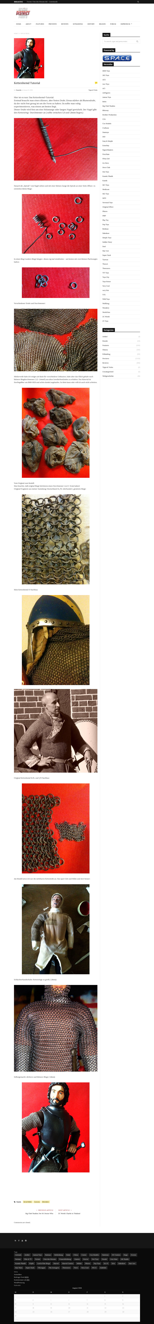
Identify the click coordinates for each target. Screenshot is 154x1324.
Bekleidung (58, 1255)
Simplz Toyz (106, 238)
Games (77, 1259)
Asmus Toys (106, 97)
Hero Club (106, 167)
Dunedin (18, 90)
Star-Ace (105, 251)
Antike (27, 1255)
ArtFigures (106, 93)
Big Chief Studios (108, 106)
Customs (37, 1202)
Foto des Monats (50, 1259)
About (28, 24)
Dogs (125, 1255)
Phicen (104, 211)
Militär (79, 1263)
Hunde (104, 1259)
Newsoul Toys (107, 203)
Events (133, 1255)
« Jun (16, 1320)
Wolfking (105, 303)
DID (103, 137)
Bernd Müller (28, 1202)
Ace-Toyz (105, 84)
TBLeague (41, 1268)
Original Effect (107, 207)
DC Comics (116, 1255)
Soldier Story (107, 242)
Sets (113, 1263)
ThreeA (105, 264)
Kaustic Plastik (107, 176)
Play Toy (105, 220)
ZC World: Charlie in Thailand (69, 1213)
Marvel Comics (67, 1263)
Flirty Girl (106, 159)
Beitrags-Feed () (21, 1277)
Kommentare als (21, 1280)
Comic (84, 1255)
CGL (104, 119)
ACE (104, 80)
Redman (105, 229)
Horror (85, 1259)
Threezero (106, 268)
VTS (103, 295)
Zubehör (103, 1268)
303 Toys (105, 75)
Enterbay (105, 145)
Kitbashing (78, 24)
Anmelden (18, 1274)
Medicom (105, 189)
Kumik (104, 181)
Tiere (76, 1268)
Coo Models (106, 124)
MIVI (104, 198)
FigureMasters (107, 150)
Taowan (105, 260)
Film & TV (28, 1259)
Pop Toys (105, 224)
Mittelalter (45, 1202)
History (90, 24)
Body (68, 1255)
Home (18, 24)
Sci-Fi (106, 1263)
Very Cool (106, 286)
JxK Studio (125, 1259)
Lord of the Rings (43, 1263)
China (76, 1255)
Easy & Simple (107, 141)
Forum (113, 24)
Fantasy (18, 1259)
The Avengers (54, 1268)
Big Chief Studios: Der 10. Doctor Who (39, 1213)
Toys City (105, 277)
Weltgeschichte (108, 376)
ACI (103, 88)
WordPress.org (19, 1283)
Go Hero (105, 163)
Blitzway (105, 110)
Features (40, 24)
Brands (102, 24)
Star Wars (18, 1268)
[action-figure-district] (24, 12)
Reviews (64, 24)
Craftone (105, 128)
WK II (94, 1268)
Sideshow (105, 233)
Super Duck (106, 255)
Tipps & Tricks (92, 90)
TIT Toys (105, 273)
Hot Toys (105, 172)
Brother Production (109, 115)
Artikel (104, 337)
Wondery (105, 308)
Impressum (125, 24)
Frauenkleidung (65, 1259)
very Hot (105, 290)
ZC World (105, 317)
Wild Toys (106, 299)
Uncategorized (107, 372)
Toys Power (106, 282)
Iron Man (113, 1259)
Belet (104, 102)
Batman (48, 1255)
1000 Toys (106, 71)
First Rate (105, 154)
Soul (104, 246)
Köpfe (31, 1263)
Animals (18, 1255)
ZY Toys (105, 321)
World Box (106, 312)
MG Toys (105, 194)
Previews (53, 24)
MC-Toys (105, 185)
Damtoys (105, 132)
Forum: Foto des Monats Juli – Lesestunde (42, 2)
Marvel (56, 1263)
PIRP (104, 216)
